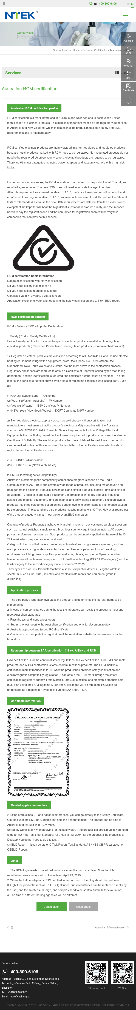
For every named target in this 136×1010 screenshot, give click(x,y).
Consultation (52, 907)
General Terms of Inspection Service (109, 1004)
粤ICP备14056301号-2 (39, 1004)
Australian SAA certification (110, 927)
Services (87, 50)
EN (132, 3)
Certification (100, 50)
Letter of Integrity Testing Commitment (71, 1004)
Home (76, 50)
